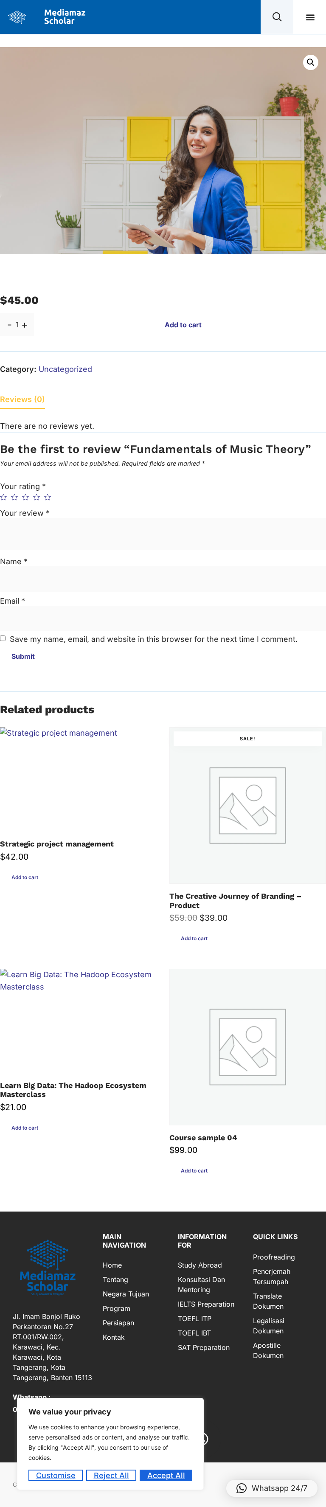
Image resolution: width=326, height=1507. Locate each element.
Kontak (114, 1337)
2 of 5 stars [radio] (14, 497)
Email (12, 600)
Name (14, 561)
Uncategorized (65, 369)
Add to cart (183, 325)
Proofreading (274, 1257)
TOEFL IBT (194, 1333)
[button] (311, 17)
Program (116, 1308)
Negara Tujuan (126, 1294)
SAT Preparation (204, 1347)
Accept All (166, 1475)
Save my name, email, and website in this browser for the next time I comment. (154, 639)
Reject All (111, 1475)
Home (112, 1265)
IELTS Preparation (206, 1304)
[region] (110, 1444)
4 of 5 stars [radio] (36, 497)
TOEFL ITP (194, 1318)
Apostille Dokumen (268, 1350)
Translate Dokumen (268, 1301)
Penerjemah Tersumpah (271, 1276)
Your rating (23, 486)
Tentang (115, 1279)
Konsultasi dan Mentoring (201, 1284)
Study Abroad (200, 1265)
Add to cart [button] (24, 877)
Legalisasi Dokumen (268, 1325)
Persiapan (118, 1323)
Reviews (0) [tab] (22, 399)
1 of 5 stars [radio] (3, 497)
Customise (56, 1475)
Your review (25, 513)
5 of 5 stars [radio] (47, 497)
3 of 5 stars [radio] (25, 497)
